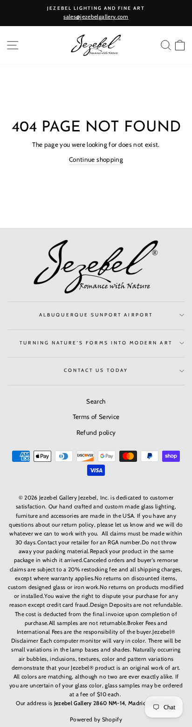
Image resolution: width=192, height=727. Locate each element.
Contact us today (96, 370)
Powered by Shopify (96, 719)
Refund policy (96, 432)
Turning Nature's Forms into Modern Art (96, 343)
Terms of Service (96, 416)
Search (95, 401)
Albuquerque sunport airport (96, 315)
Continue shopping (96, 159)
